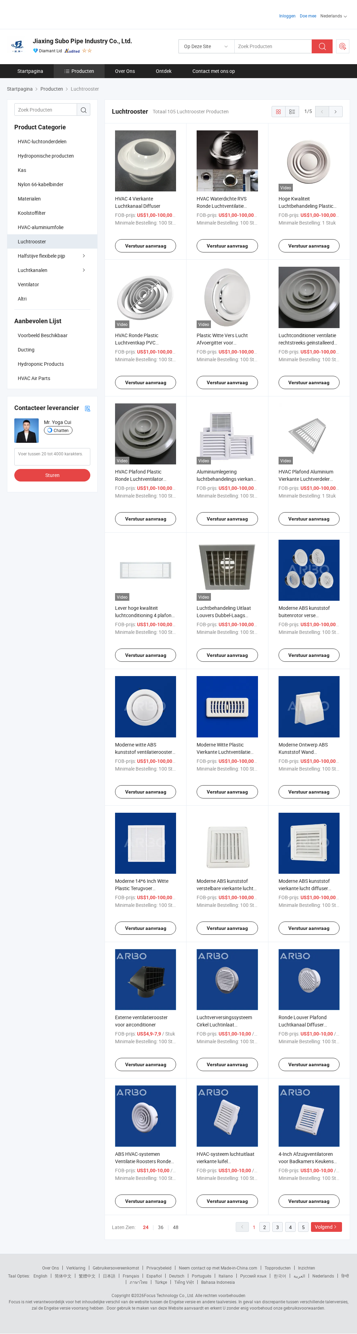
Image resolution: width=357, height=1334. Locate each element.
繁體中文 (87, 1276)
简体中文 (63, 1276)
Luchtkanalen (32, 270)
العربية (299, 1276)
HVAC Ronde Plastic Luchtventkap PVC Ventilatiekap (136, 342)
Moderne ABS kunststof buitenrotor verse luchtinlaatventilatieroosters (309, 615)
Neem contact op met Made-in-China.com (218, 1268)
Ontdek (164, 71)
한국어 (280, 1276)
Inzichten (306, 1268)
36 (161, 1227)
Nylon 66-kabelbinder (40, 184)
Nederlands (323, 1276)
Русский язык (253, 1276)
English (40, 1276)
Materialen (29, 198)
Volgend (324, 1226)
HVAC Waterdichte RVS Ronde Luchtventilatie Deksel (221, 206)
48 (175, 1227)
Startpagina (30, 71)
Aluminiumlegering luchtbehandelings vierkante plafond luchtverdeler (227, 479)
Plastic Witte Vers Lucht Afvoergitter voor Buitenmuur (222, 342)
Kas (22, 170)
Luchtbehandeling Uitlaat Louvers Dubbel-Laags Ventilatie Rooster (224, 615)
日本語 (109, 1276)
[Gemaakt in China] (52, 14)
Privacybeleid (159, 1268)
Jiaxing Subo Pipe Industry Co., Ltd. (82, 41)
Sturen (52, 475)
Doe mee (308, 15)
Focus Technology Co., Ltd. (169, 1295)
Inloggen (287, 15)
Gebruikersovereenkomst (116, 1268)
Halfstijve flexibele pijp (41, 255)
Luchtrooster (32, 241)
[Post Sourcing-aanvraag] (342, 46)
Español (154, 1276)
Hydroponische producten (46, 155)
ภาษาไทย (138, 1282)
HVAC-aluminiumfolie (40, 227)
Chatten (61, 430)
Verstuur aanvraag (145, 246)
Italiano (226, 1276)
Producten (82, 71)
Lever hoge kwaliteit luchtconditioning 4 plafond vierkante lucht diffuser (144, 615)
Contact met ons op (213, 71)
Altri (22, 298)
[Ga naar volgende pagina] (335, 111)
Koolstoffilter (32, 213)
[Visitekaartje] (87, 408)
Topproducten (278, 1268)
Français (131, 1276)
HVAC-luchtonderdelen (42, 141)
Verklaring (75, 1268)
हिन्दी (345, 1276)
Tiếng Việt (184, 1282)
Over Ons (125, 71)
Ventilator (28, 284)
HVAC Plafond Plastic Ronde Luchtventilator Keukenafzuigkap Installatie (145, 479)
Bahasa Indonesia (218, 1282)
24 (146, 1227)
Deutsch (176, 1276)
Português (201, 1276)
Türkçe (161, 1282)
